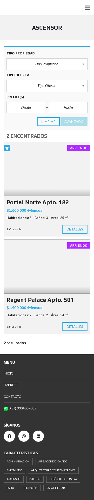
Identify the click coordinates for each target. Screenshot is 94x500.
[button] (47, 64)
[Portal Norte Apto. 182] (47, 169)
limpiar (48, 121)
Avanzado (74, 121)
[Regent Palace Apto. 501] (47, 266)
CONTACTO (12, 397)
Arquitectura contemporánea (53, 470)
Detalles (75, 229)
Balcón (34, 478)
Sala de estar (56, 487)
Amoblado (14, 470)
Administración (18, 461)
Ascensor (13, 478)
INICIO (8, 373)
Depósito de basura (63, 478)
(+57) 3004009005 (22, 408)
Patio (10, 487)
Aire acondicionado (52, 461)
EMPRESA (11, 385)
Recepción (30, 487)
